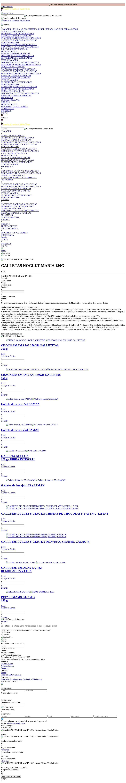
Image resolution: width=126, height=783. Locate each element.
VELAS (4, 246)
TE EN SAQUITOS (9, 155)
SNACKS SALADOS (10, 147)
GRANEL (40, 29)
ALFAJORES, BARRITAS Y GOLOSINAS (19, 178)
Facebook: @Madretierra (32, 679)
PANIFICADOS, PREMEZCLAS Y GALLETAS (21, 142)
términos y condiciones (16, 723)
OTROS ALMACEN (9, 164)
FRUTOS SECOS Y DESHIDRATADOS (17, 138)
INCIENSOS (6, 244)
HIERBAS (49, 29)
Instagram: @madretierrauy (12, 679)
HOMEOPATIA (7, 235)
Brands (4, 237)
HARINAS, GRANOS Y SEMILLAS (16, 140)
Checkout (4, 761)
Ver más (4, 621)
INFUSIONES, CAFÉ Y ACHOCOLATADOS (20, 151)
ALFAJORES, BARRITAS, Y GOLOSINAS (19, 144)
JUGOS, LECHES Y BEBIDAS (14, 153)
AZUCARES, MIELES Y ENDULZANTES (19, 149)
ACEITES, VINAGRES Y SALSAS (15, 158)
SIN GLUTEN (30, 29)
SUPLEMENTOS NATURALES (14, 233)
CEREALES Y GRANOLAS (12, 136)
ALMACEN (6, 29)
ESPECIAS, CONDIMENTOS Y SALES (17, 160)
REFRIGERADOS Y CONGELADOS (16, 162)
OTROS (74, 29)
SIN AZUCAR (17, 29)
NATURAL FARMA (62, 29)
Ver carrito (5, 750)
